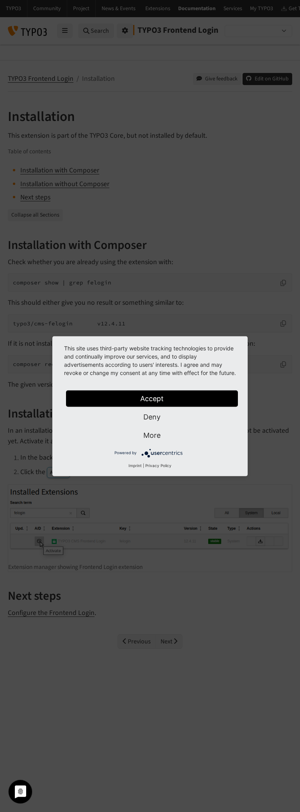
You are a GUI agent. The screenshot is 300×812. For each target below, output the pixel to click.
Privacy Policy (158, 465)
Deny (152, 416)
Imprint (135, 465)
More (152, 435)
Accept (152, 398)
